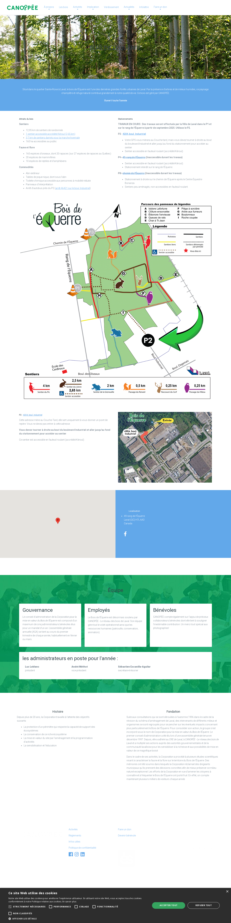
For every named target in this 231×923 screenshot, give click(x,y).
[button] (58, 521)
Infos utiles (74, 841)
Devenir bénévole (127, 835)
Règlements (75, 835)
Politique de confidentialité (82, 847)
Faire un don (124, 829)
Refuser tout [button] (203, 905)
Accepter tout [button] (168, 905)
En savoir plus (69, 901)
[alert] (115, 905)
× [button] (227, 891)
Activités (73, 829)
